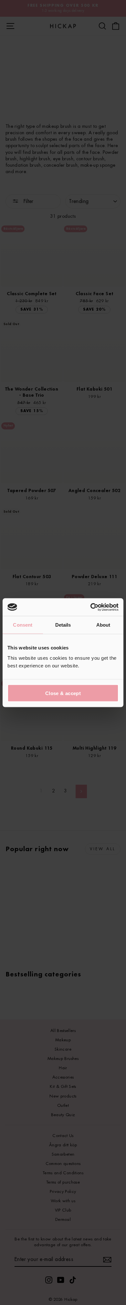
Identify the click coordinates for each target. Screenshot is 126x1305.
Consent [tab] (22, 625)
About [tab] (103, 625)
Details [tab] (63, 625)
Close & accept (63, 693)
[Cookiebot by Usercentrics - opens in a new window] (91, 607)
